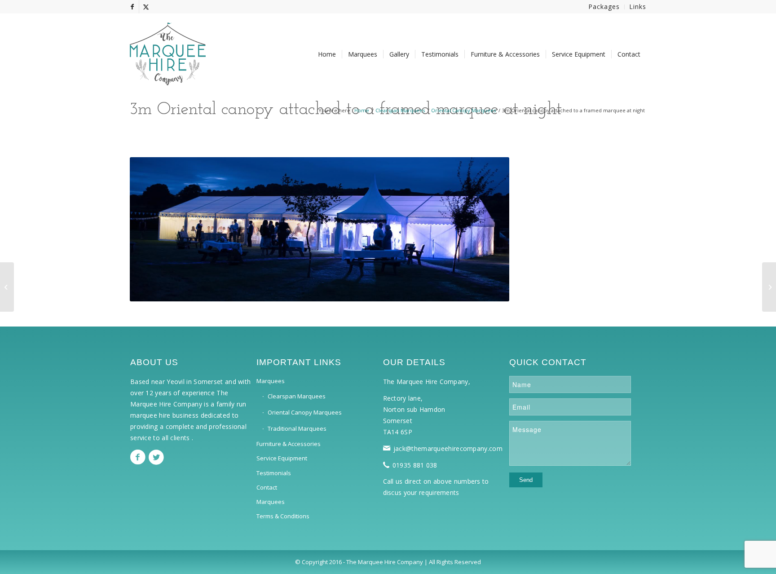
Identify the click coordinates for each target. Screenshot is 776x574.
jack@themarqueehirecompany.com (448, 448)
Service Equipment (281, 458)
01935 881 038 (414, 465)
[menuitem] (604, 6)
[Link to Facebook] (132, 6)
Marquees (270, 381)
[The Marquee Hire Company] (168, 49)
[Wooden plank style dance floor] (769, 287)
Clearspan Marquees (297, 396)
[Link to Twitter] (146, 6)
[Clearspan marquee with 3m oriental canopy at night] (7, 287)
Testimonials (273, 473)
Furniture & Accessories (288, 444)
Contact (266, 487)
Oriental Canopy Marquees (305, 412)
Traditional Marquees (297, 428)
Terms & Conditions (282, 516)
